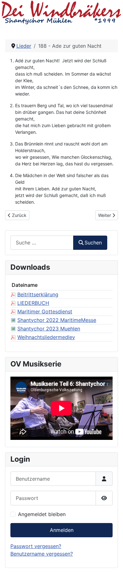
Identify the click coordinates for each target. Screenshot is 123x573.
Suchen (93, 242)
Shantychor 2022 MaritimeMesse (56, 320)
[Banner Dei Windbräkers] (61, 12)
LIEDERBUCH (33, 303)
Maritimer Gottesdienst (44, 311)
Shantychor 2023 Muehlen (48, 328)
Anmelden (61, 530)
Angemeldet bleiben (42, 514)
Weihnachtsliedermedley (46, 337)
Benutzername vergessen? (41, 554)
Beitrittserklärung (37, 294)
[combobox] (41, 243)
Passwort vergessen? (35, 546)
